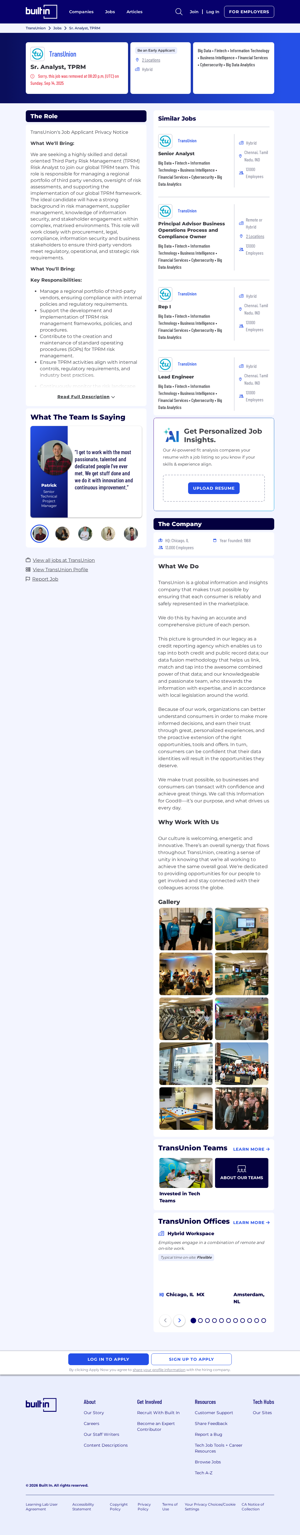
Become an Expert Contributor (156, 1426)
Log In (212, 11)
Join (194, 11)
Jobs (110, 11)
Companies (81, 11)
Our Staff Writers (101, 1434)
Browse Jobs (208, 1462)
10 (257, 1321)
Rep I (164, 307)
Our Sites (262, 1412)
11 (263, 1321)
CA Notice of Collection (253, 1506)
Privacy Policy (144, 1506)
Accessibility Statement (83, 1506)
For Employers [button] (249, 11)
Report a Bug (208, 1434)
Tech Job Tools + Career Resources (219, 1448)
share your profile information (159, 1369)
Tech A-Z (203, 1472)
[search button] (179, 12)
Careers (91, 1423)
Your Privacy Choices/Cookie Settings (210, 1506)
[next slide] (179, 1320)
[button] (39, 534)
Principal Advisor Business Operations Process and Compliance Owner (191, 230)
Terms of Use (170, 1506)
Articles (134, 11)
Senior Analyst (176, 153)
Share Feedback (211, 1423)
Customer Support (214, 1412)
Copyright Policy (119, 1506)
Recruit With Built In (158, 1412)
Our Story (94, 1412)
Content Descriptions (106, 1445)
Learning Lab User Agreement (42, 1506)
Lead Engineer (176, 377)
